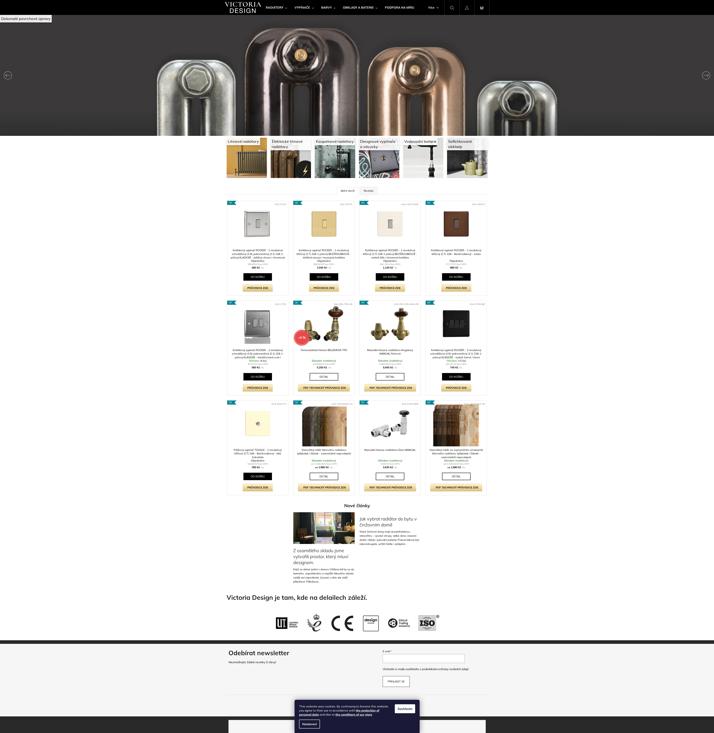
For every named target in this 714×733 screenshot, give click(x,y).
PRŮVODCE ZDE (257, 288)
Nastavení (309, 724)
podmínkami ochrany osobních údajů (445, 669)
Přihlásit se (396, 681)
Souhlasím (405, 709)
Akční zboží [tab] (347, 190)
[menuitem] (276, 7)
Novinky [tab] (368, 190)
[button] (53, 75)
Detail (324, 376)
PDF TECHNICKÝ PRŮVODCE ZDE (324, 387)
